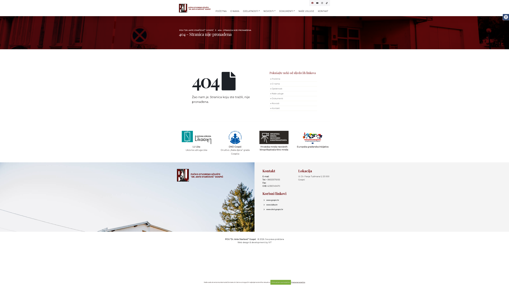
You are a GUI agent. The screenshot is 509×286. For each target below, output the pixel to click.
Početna (221, 11)
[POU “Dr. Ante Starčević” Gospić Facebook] (312, 3)
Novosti (269, 11)
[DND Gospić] (235, 137)
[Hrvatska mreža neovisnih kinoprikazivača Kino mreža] (274, 137)
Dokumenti (286, 11)
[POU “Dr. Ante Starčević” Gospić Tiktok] (327, 3)
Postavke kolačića (298, 282)
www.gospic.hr (272, 200)
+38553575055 (273, 179)
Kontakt (323, 11)
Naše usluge (306, 11)
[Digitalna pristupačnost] (506, 17)
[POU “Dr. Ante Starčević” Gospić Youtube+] (317, 3)
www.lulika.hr (272, 205)
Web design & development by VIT (255, 242)
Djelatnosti (250, 11)
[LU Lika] (196, 137)
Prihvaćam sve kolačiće (281, 282)
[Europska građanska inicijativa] (312, 137)
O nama (234, 11)
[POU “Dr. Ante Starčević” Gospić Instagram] (322, 3)
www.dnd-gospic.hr (274, 209)
